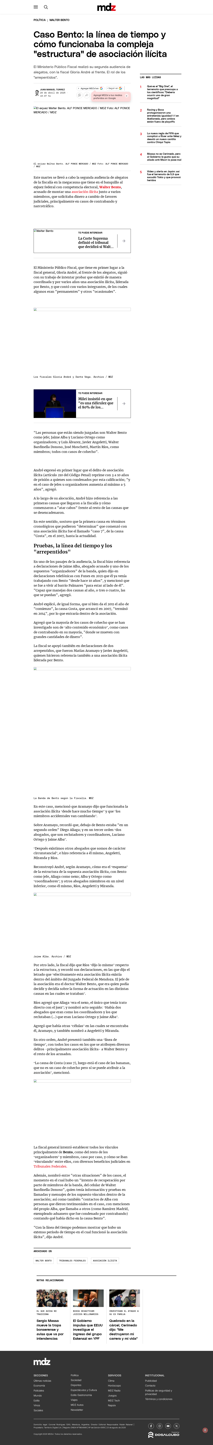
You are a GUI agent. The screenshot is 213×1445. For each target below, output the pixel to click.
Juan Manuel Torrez (52, 90)
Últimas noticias (42, 1380)
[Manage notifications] (205, 1430)
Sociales (38, 1410)
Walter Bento (44, 1261)
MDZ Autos (77, 1404)
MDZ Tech (114, 1400)
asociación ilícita (85, 192)
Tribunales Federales (72, 1261)
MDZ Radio (114, 1390)
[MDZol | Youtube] (168, 1426)
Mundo (38, 1395)
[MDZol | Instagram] (159, 1426)
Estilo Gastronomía (81, 1395)
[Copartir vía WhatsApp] (79, 95)
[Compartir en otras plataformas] (87, 95)
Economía (39, 1385)
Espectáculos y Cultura (84, 1390)
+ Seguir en (112, 88)
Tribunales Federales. (51, 1166)
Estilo (37, 1400)
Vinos (37, 1405)
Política (40, 20)
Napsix (112, 1405)
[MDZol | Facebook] (151, 1426)
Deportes (76, 1385)
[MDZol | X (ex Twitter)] (176, 1426)
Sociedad (76, 1380)
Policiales (39, 1390)
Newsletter (77, 1409)
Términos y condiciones (158, 1399)
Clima (111, 1380)
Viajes (74, 1399)
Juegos (112, 1395)
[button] (36, 6)
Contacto (150, 1385)
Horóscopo (114, 1385)
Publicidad (151, 1380)
